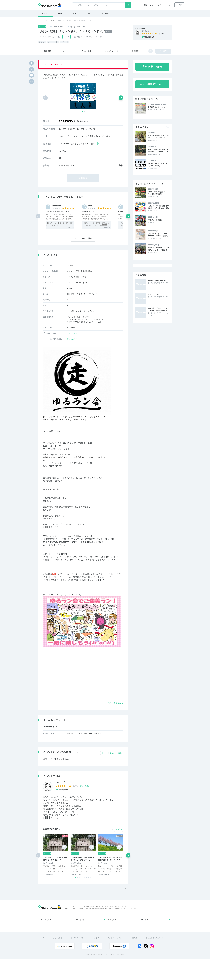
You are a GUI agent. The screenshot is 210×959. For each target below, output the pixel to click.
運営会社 (134, 938)
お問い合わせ (57, 938)
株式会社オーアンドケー (157, 280)
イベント (45, 13)
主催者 (60, 13)
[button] (82, 111)
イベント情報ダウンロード (152, 84)
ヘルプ (158, 5)
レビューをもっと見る (83, 238)
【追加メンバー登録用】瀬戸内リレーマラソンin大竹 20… (158, 207)
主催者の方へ (147, 5)
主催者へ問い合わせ (152, 66)
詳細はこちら (72, 333)
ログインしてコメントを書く (112, 753)
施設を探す (112, 919)
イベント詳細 (86, 51)
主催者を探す (79, 919)
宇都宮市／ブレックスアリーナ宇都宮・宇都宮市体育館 (158, 309)
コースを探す (145, 919)
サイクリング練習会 (155, 220)
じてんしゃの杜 (153, 294)
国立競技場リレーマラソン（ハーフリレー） (157, 164)
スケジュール (110, 51)
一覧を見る (118, 829)
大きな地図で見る (115, 702)
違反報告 (124, 888)
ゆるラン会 (145, 31)
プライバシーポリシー (115, 938)
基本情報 (47, 51)
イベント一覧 (49, 20)
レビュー (66, 51)
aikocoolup (56, 205)
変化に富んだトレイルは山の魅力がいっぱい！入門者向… (158, 249)
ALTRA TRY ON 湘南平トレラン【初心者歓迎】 (158, 193)
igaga (90, 205)
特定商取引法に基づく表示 (155, 938)
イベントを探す (45, 919)
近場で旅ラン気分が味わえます (57, 211)
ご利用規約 (95, 938)
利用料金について (76, 938)
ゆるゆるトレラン (89, 211)
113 (162, 34)
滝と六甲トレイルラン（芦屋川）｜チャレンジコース (158, 136)
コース (89, 13)
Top (39, 20)
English (179, 5)
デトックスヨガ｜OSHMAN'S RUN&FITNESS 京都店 (158, 235)
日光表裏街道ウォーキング (157, 107)
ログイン (167, 5)
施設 (74, 13)
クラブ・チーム (104, 13)
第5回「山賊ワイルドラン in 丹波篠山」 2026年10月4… (158, 150)
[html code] (31, 81)
